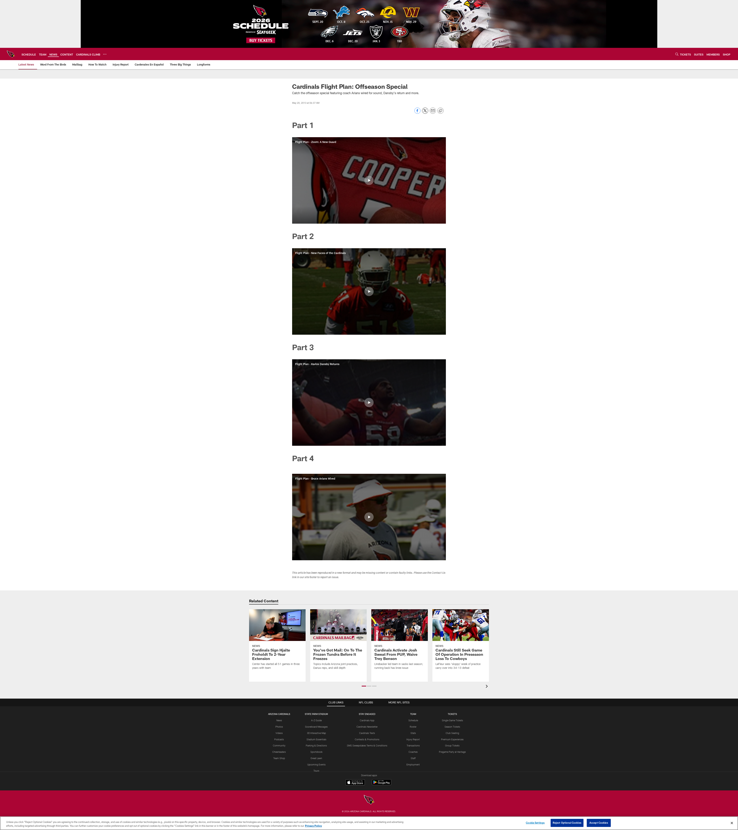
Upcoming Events (316, 764)
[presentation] (487, 687)
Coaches (413, 751)
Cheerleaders (279, 751)
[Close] (732, 823)
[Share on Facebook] (417, 112)
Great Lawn (316, 758)
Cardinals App (367, 720)
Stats (413, 733)
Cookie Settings (535, 822)
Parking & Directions (316, 745)
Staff (413, 758)
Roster (413, 726)
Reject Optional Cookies (567, 822)
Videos (279, 733)
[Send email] (433, 112)
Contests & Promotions (367, 739)
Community (279, 745)
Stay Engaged (367, 714)
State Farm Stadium (316, 714)
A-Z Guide (316, 720)
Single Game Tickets (452, 720)
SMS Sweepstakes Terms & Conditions (367, 745)
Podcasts (279, 739)
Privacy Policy (313, 825)
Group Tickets (452, 745)
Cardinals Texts (367, 733)
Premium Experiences (452, 739)
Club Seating (452, 733)
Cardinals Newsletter (367, 726)
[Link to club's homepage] (10, 54)
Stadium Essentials (316, 739)
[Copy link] (440, 111)
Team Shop (279, 758)
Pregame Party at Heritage (452, 751)
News (279, 720)
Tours (316, 770)
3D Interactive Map (316, 733)
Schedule (413, 720)
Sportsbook (316, 751)
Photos (279, 726)
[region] (369, 823)
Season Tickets (452, 726)
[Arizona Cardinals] (369, 800)
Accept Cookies (598, 822)
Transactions (413, 745)
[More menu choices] (104, 54)
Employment (413, 764)
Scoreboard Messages (316, 726)
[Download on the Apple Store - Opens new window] (355, 782)
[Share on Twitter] (425, 112)
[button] (369, 180)
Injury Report (413, 739)
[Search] (676, 54)
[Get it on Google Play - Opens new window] (382, 784)
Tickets (452, 714)
